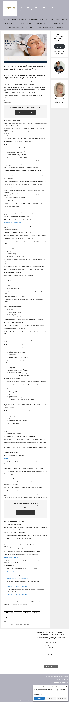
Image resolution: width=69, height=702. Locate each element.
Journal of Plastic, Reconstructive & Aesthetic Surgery (18, 578)
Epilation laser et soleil (9, 623)
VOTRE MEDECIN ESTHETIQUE (19, 19)
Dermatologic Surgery (11, 571)
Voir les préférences (62, 698)
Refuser (50, 698)
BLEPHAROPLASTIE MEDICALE (43, 23)
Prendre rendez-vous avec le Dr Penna (25, 113)
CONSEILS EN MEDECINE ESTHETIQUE (45, 27)
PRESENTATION (5, 19)
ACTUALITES (8, 621)
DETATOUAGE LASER (10, 23)
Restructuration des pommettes (59, 682)
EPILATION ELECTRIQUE (27, 27)
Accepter (39, 698)
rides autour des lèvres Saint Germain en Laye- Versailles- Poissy (17, 624)
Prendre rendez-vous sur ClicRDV (25, 513)
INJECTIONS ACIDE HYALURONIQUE (49, 19)
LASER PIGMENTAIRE (59, 23)
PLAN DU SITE (60, 27)
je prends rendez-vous (60, 46)
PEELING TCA (30, 23)
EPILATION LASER (33, 19)
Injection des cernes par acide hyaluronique (56, 676)
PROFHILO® (64, 19)
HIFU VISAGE (21, 23)
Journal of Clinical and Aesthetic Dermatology (17, 586)
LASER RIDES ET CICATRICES (12, 27)
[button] (66, 686)
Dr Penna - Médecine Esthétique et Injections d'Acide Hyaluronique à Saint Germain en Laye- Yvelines (38, 8)
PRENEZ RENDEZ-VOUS (51, 666)
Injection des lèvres (62, 679)
